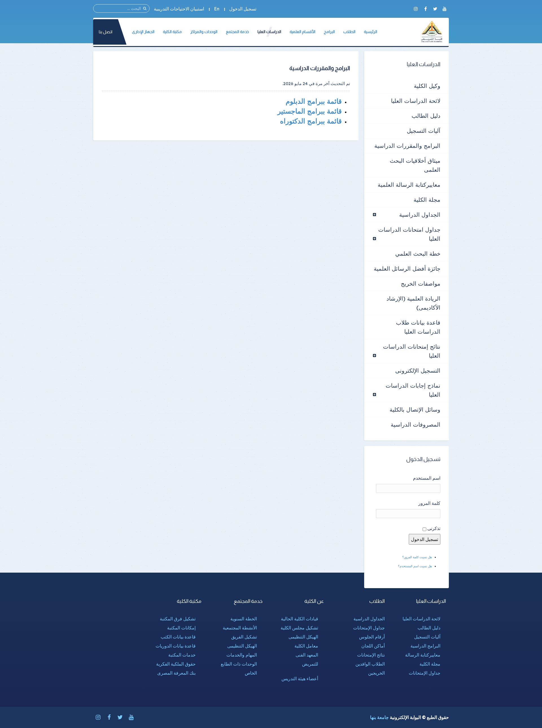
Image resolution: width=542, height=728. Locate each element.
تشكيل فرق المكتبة (178, 618)
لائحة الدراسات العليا (415, 100)
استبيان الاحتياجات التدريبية (179, 9)
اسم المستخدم (426, 478)
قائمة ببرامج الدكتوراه (310, 121)
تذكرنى (433, 528)
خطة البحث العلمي (417, 253)
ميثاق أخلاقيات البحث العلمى (415, 165)
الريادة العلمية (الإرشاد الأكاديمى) (413, 303)
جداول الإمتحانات (424, 673)
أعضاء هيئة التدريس (299, 678)
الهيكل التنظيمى (303, 637)
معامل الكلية (306, 646)
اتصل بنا (105, 31)
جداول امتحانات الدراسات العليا (409, 234)
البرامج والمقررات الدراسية (407, 145)
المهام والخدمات (241, 655)
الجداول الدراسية (419, 214)
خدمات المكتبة (182, 655)
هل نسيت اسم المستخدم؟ (415, 566)
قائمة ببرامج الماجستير (309, 111)
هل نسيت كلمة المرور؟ (417, 557)
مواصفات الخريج (420, 283)
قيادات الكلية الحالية (299, 618)
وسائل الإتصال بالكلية (415, 409)
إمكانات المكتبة (181, 628)
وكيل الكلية (427, 85)
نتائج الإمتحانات (371, 655)
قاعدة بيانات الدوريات (176, 646)
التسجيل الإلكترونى (417, 370)
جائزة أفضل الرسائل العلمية (407, 268)
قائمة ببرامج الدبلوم (313, 101)
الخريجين (376, 673)
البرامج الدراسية (425, 646)
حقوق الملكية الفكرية (176, 664)
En (216, 9)
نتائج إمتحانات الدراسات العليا (411, 351)
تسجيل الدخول (242, 9)
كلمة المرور (429, 503)
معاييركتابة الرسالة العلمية (409, 184)
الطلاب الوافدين (370, 664)
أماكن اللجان (373, 646)
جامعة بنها (379, 717)
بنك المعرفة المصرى (176, 673)
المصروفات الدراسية (415, 424)
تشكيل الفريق (244, 637)
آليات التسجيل (423, 130)
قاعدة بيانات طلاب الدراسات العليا (418, 327)
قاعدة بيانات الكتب (178, 637)
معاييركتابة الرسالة (422, 655)
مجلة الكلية (427, 199)
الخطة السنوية (243, 618)
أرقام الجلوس (372, 637)
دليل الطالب (426, 115)
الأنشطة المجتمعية (240, 628)
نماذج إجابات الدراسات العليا (413, 390)
